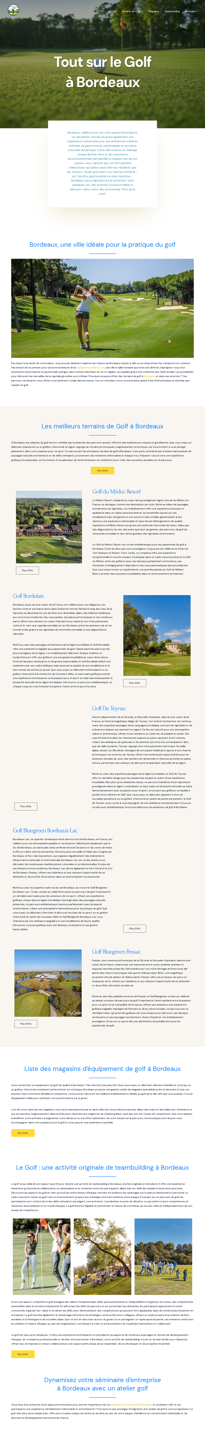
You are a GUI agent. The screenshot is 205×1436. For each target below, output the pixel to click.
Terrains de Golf (130, 11)
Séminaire (190, 11)
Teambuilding (172, 11)
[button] (141, 11)
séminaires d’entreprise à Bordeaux (131, 1404)
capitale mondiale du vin (90, 367)
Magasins (153, 11)
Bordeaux (149, 376)
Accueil (112, 11)
